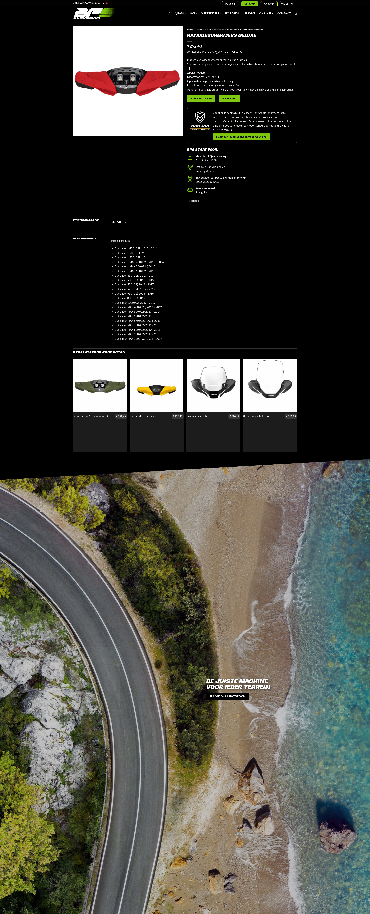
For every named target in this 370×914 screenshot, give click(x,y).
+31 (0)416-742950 (83, 3)
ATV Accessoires (215, 29)
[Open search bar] (296, 13)
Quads (180, 13)
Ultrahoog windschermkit (257, 416)
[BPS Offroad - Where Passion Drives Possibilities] (98, 13)
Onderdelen (210, 13)
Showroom (100, 3)
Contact (284, 13)
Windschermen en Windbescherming (245, 29)
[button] (77, 132)
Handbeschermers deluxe (143, 416)
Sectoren (232, 13)
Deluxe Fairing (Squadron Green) (90, 416)
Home (190, 29)
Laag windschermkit (197, 416)
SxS (192, 13)
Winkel (200, 29)
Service (250, 13)
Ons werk (266, 13)
